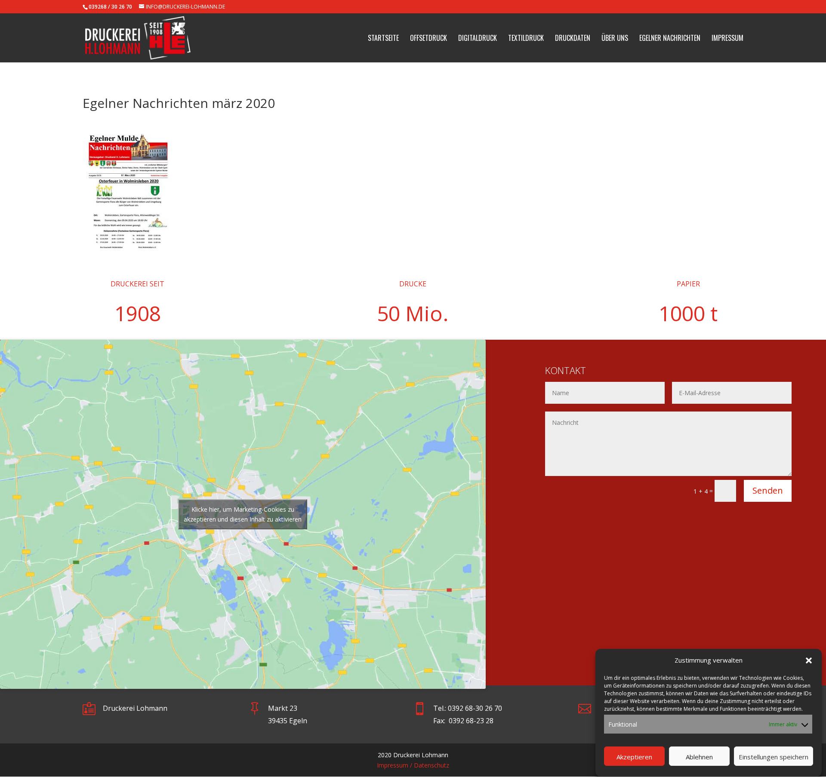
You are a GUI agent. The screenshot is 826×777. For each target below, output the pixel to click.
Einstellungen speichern (773, 756)
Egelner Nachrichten (669, 39)
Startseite (383, 39)
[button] (808, 660)
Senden (767, 490)
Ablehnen (699, 756)
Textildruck (526, 39)
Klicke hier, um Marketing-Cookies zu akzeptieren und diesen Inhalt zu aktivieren (243, 514)
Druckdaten (572, 39)
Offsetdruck (428, 39)
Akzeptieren (634, 756)
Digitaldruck (477, 39)
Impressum (727, 39)
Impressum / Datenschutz (413, 765)
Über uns (614, 39)
